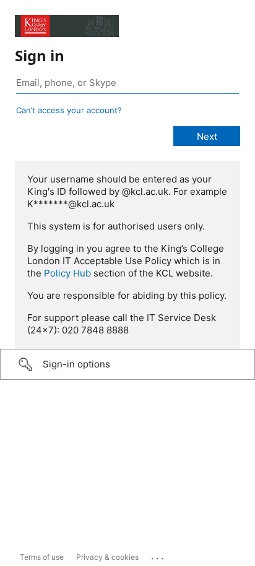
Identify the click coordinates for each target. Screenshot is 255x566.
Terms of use (42, 557)
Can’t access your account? (69, 110)
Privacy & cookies (107, 557)
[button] (127, 364)
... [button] (158, 555)
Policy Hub (67, 273)
